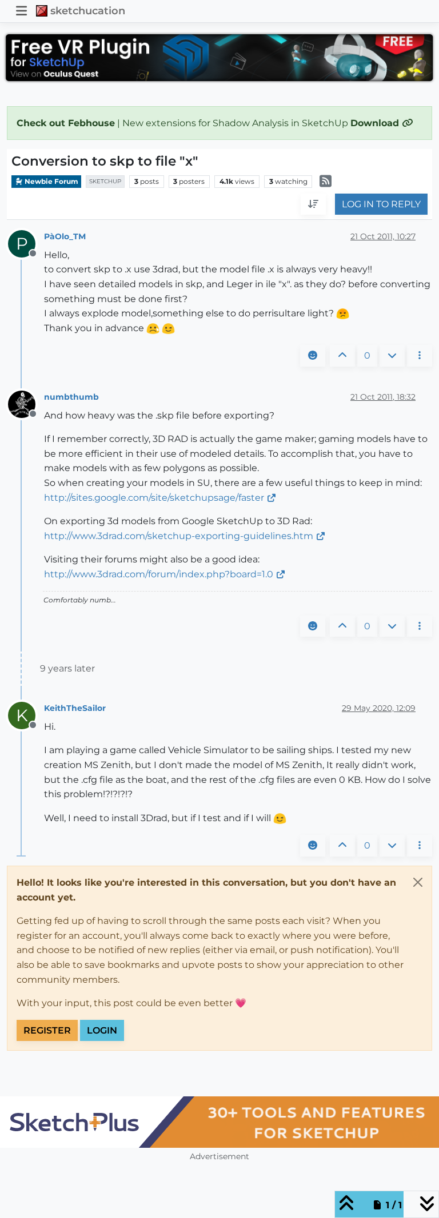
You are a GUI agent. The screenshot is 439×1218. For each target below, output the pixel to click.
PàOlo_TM (65, 236)
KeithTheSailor (75, 708)
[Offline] (26, 403)
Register (47, 1030)
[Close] (418, 882)
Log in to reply (381, 204)
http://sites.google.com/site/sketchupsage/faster (154, 497)
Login (102, 1030)
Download (376, 123)
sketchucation (87, 11)
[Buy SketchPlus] (219, 1122)
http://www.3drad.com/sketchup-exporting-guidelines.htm (178, 535)
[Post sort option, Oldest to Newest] (313, 204)
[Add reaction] (312, 356)
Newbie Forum (50, 181)
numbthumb (71, 397)
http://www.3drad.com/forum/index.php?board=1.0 (158, 574)
